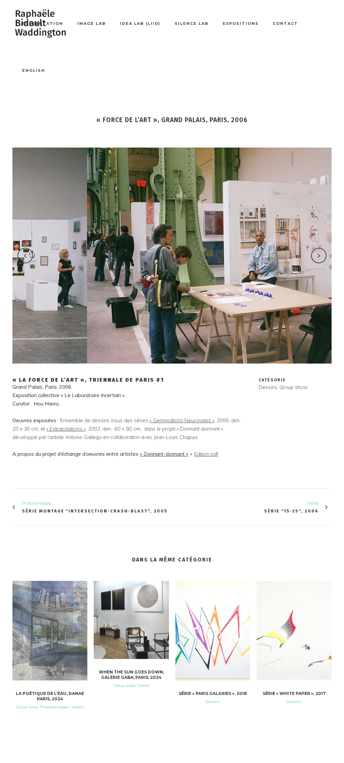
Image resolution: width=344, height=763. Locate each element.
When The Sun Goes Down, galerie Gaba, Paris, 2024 (131, 674)
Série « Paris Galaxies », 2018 (213, 693)
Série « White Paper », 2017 (294, 693)
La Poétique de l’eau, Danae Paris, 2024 (50, 696)
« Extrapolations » (66, 429)
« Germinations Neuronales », (182, 420)
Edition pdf (206, 454)
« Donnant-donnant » (164, 454)
